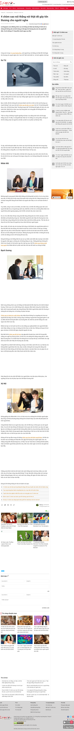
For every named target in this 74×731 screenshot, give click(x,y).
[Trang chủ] (1, 8)
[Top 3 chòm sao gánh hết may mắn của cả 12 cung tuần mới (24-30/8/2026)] (8, 639)
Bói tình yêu (48, 709)
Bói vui (14, 8)
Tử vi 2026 (17, 705)
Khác (67, 8)
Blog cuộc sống (50, 8)
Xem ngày (5, 8)
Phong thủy (28, 8)
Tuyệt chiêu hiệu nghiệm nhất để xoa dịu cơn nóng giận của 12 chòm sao (20, 493)
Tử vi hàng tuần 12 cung (57, 52)
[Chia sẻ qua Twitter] (5, 505)
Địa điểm (66, 76)
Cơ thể (55, 68)
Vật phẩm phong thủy (35, 707)
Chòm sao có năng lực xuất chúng (10, 315)
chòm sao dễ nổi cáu (15, 334)
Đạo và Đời (43, 8)
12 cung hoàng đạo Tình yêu (58, 39)
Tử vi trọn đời (18, 709)
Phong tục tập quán (65, 705)
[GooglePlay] (68, 723)
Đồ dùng (66, 68)
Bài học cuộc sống (65, 707)
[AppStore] (68, 728)
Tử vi (10, 8)
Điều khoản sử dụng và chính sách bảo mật (27, 728)
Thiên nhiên (56, 71)
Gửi (48, 591)
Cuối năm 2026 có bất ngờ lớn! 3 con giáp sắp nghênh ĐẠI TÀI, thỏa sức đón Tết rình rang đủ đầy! (64, 148)
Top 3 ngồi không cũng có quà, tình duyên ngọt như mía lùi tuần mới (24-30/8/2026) (41, 628)
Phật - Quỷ (55, 74)
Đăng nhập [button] (71, 1)
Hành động (66, 71)
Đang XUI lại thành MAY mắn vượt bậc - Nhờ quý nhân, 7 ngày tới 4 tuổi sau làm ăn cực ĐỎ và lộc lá (64, 89)
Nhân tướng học (35, 8)
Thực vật (55, 65)
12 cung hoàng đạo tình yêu (68, 4)
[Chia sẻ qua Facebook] (2, 505)
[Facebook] (68, 717)
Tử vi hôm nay (55, 46)
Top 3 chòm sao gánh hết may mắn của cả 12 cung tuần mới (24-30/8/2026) (7, 647)
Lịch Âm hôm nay (4, 707)
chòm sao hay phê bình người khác (32, 437)
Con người (66, 74)
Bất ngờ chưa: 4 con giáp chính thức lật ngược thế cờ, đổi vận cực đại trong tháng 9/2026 (64, 97)
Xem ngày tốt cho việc (5, 709)
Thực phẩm (56, 76)
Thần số (57, 8)
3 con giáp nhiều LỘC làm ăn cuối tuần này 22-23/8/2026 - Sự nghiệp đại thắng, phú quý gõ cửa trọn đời (64, 122)
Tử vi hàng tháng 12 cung (58, 49)
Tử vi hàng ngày (45, 4)
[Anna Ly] (37, 505)
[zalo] (8, 505)
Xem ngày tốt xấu (4, 705)
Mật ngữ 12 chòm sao (18, 12)
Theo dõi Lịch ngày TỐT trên (35, 24)
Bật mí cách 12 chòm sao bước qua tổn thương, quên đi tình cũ (18, 496)
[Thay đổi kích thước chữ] (27, 24)
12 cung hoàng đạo (15, 53)
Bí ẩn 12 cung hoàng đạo (55, 4)
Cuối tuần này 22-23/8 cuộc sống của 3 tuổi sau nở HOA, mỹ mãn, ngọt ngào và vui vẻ (63, 164)
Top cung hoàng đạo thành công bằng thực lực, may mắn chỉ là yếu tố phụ (21, 490)
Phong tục (62, 8)
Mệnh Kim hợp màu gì (35, 712)
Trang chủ (3, 12)
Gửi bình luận (45, 607)
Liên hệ (37, 728)
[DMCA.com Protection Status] (18, 723)
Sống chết (55, 79)
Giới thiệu (16, 728)
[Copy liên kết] (14, 505)
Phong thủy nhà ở (34, 709)
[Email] (11, 505)
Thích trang (57, 197)
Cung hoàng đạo (20, 8)
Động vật (66, 65)
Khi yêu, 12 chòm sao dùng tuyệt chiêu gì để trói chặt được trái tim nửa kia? (21, 499)
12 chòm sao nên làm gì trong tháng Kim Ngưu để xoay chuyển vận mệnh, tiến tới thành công (25, 487)
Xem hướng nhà (34, 705)
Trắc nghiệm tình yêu (57, 42)
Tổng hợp (66, 79)
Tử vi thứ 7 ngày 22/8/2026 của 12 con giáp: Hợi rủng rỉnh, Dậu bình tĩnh (64, 156)
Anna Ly (41, 504)
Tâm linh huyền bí (65, 709)
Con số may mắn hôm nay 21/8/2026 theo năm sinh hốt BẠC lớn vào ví (64, 140)
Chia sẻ (70, 197)
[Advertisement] (22, 41)
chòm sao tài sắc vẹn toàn (26, 105)
